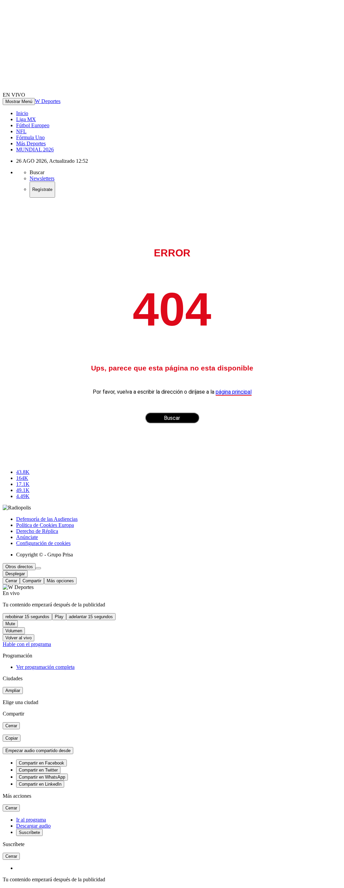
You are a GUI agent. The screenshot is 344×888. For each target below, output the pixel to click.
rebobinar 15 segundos (27, 616)
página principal (234, 392)
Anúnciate (27, 537)
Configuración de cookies (43, 543)
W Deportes (47, 101)
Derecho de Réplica (37, 531)
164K (22, 478)
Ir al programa (31, 820)
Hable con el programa (27, 644)
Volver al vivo (18, 637)
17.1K (23, 484)
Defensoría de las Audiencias (47, 519)
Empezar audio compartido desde (38, 750)
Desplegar (15, 573)
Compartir (32, 580)
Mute (10, 623)
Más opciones (60, 580)
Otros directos (19, 566)
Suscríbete (29, 832)
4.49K (23, 496)
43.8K (23, 472)
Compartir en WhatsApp (42, 777)
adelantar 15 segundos (91, 616)
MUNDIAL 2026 (35, 149)
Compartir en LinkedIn (40, 784)
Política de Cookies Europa (45, 525)
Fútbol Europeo (32, 125)
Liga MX (26, 119)
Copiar (11, 738)
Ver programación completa (45, 667)
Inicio (22, 113)
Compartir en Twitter (38, 770)
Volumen (13, 630)
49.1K (23, 490)
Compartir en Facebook (41, 763)
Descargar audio (33, 826)
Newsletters (42, 178)
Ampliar (12, 690)
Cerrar (11, 580)
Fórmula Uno (30, 137)
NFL (21, 131)
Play (59, 616)
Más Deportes (31, 143)
